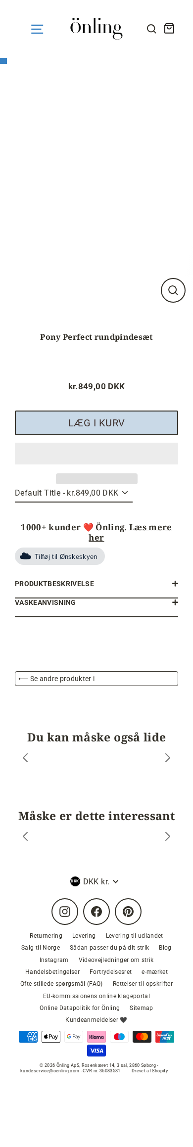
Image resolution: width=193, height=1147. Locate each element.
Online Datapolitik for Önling (80, 1008)
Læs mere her (130, 532)
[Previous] (25, 759)
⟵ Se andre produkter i (56, 679)
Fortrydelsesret (111, 971)
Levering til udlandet (134, 935)
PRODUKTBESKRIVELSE (54, 584)
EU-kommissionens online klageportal (96, 996)
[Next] (167, 759)
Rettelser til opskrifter (143, 983)
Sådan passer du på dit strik (109, 947)
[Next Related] (167, 837)
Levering (84, 935)
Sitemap (141, 1008)
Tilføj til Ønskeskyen (66, 556)
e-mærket (155, 971)
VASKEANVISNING (45, 602)
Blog (165, 947)
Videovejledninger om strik (116, 960)
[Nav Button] (37, 29)
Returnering (46, 935)
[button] (96, 453)
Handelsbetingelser (52, 971)
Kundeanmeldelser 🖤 (96, 1019)
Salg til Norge (40, 947)
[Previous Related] (25, 837)
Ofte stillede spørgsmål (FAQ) (61, 983)
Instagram (54, 960)
